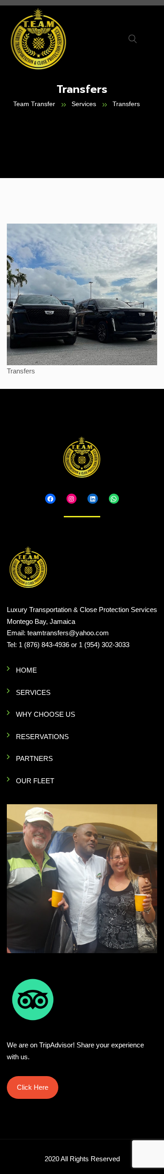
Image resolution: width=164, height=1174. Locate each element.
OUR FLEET (35, 781)
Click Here (32, 1087)
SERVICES (33, 692)
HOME (26, 670)
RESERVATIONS (42, 736)
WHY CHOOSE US (45, 714)
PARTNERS (34, 758)
